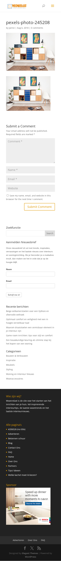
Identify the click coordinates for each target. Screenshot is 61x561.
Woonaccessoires (14, 378)
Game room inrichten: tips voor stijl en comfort (29, 335)
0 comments (37, 27)
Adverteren (13, 433)
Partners (12, 466)
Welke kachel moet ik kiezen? (22, 475)
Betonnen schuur (16, 438)
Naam (9, 269)
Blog (10, 443)
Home (11, 456)
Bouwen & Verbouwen (17, 355)
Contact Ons (14, 447)
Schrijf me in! (14, 295)
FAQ (10, 452)
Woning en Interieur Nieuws (20, 374)
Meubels (10, 364)
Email (9, 281)
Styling (9, 369)
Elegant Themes (30, 553)
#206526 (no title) (16, 429)
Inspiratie (11, 360)
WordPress (30, 556)
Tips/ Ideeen (14, 470)
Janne (12, 27)
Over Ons (12, 461)
